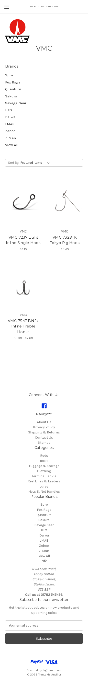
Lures (44, 486)
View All (12, 145)
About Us (44, 422)
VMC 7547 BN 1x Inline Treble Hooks (23, 326)
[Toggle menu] (6, 6)
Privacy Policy (44, 427)
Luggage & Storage (44, 466)
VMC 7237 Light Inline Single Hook (23, 240)
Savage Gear (15, 103)
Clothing (44, 471)
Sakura (11, 96)
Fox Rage (13, 82)
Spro (9, 75)
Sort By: (13, 162)
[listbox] (36, 162)
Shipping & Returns (44, 432)
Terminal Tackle (44, 476)
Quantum (13, 89)
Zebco (10, 131)
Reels (44, 461)
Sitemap (44, 443)
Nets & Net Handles (44, 491)
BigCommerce (52, 670)
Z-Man (10, 138)
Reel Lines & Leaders (44, 481)
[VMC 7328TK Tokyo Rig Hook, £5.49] (64, 202)
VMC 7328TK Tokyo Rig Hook (65, 240)
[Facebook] (44, 405)
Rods (44, 456)
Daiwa (10, 117)
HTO (8, 110)
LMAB (9, 124)
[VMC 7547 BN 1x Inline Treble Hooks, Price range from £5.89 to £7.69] (23, 286)
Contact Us (44, 437)
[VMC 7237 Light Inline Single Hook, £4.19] (23, 202)
